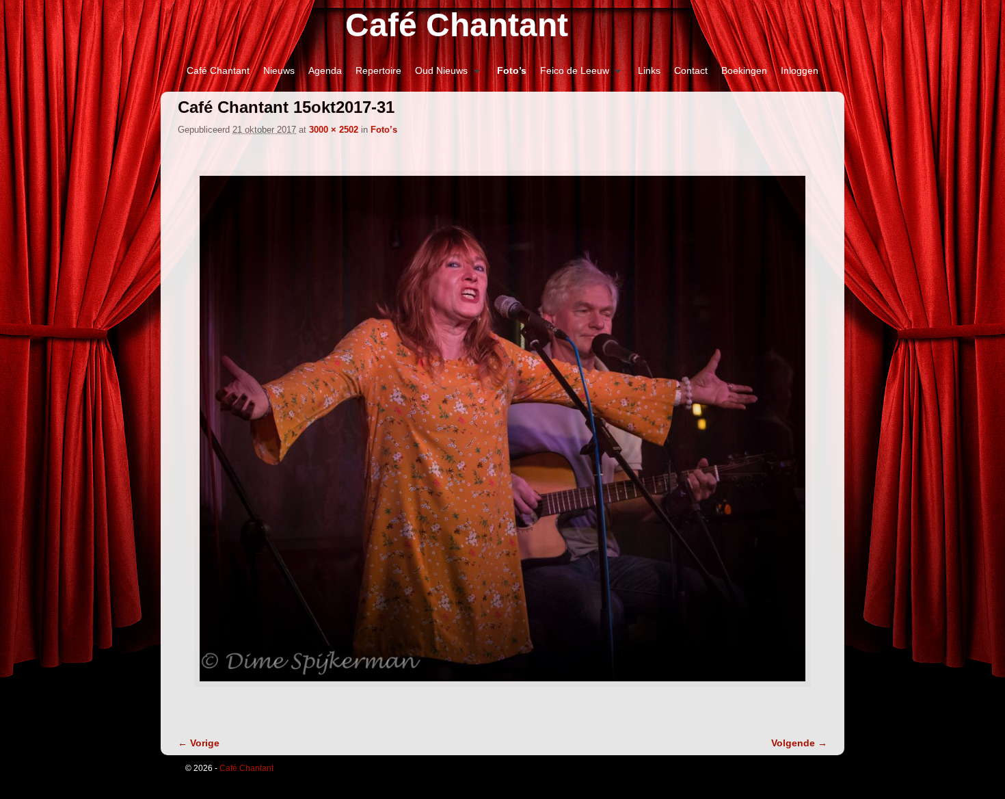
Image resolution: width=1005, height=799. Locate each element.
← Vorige (198, 742)
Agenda (325, 70)
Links (649, 70)
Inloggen (799, 70)
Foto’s (511, 70)
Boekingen (744, 70)
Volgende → (799, 742)
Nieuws (279, 70)
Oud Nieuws (438, 74)
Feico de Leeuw (571, 74)
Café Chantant (456, 25)
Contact (691, 70)
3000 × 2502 (333, 130)
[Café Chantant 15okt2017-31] (502, 428)
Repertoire (378, 70)
